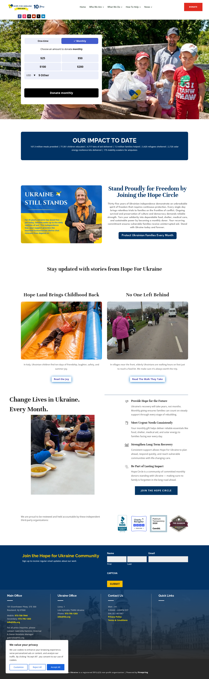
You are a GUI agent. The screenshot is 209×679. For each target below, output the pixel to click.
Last (129, 563)
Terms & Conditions (118, 620)
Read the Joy (61, 379)
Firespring (143, 672)
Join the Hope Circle (156, 490)
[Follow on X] (39, 16)
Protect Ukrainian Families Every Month (147, 235)
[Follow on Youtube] (34, 16)
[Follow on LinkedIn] (43, 16)
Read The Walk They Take (147, 379)
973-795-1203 (24, 618)
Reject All (37, 667)
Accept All (55, 667)
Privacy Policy (115, 616)
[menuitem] (83, 7)
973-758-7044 (21, 615)
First (109, 563)
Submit (115, 584)
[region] (37, 656)
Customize (19, 667)
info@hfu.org (13, 622)
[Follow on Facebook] (20, 16)
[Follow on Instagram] (24, 16)
